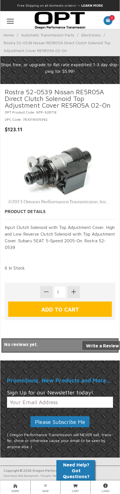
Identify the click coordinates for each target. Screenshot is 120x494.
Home (9, 35)
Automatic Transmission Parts (47, 35)
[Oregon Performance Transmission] (59, 20)
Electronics (91, 35)
